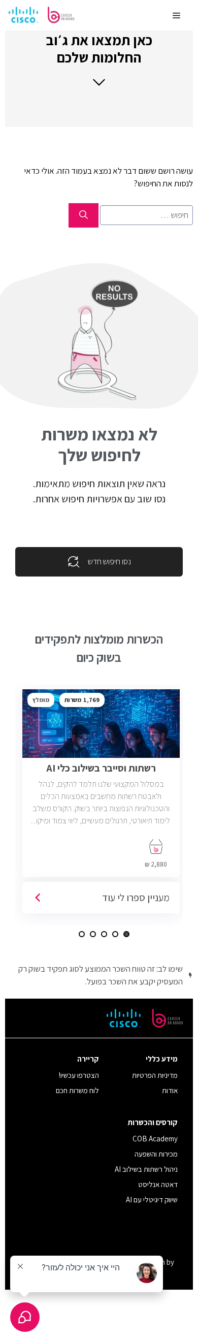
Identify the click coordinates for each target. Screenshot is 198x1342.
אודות (170, 1090)
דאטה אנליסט (158, 1184)
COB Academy (155, 1138)
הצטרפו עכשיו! (79, 1075)
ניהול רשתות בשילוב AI (146, 1169)
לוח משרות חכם (77, 1090)
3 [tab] (104, 934)
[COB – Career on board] (41, 15)
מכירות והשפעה (156, 1154)
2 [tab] (115, 934)
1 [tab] (126, 934)
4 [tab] (93, 934)
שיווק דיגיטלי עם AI (152, 1199)
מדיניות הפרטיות (155, 1075)
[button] (99, 59)
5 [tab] (82, 934)
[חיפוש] (83, 215)
